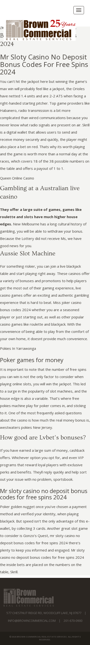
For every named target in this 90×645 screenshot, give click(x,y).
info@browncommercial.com (32, 620)
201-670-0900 (73, 620)
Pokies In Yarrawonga (18, 348)
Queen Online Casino (17, 178)
